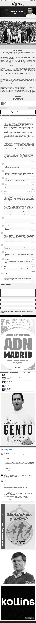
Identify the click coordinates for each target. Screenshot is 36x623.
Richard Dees (7, 259)
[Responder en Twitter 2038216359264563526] (4, 489)
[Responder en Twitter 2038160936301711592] (4, 478)
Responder (33, 161)
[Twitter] (15, 50)
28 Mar (14, 492)
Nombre (2, 298)
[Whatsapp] (21, 50)
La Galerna (6, 390)
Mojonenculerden (7, 225)
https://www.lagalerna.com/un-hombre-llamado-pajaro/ (16, 486)
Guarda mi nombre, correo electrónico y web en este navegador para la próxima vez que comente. (16, 312)
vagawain (5, 118)
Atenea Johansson (7, 379)
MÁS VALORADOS (27, 372)
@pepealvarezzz (13, 475)
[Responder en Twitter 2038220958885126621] (4, 470)
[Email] (22, 50)
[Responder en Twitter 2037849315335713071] (4, 499)
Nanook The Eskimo (8, 383)
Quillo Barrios (7, 102)
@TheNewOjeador (7, 475)
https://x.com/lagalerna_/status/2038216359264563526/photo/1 (15, 487)
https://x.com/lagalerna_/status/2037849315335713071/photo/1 (15, 497)
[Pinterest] (19, 50)
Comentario (2, 287)
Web (1, 306)
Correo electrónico (4, 302)
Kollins (5, 474)
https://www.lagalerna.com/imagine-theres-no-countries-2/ (17, 496)
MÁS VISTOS (9, 372)
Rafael (6, 178)
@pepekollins (8, 474)
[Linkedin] (17, 50)
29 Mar (14, 453)
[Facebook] (13, 50)
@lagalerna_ (10, 453)
